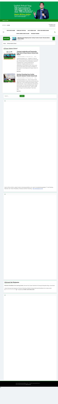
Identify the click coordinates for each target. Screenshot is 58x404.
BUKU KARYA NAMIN (11, 30)
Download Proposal (21, 30)
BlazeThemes (28, 384)
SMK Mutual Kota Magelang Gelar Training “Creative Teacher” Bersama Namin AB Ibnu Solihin (34, 38)
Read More (19, 71)
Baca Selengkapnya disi (38, 188)
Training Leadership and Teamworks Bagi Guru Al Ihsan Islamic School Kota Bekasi (27, 53)
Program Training (35, 33)
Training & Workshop (8, 58)
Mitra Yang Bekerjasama (43, 30)
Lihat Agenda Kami (32, 30)
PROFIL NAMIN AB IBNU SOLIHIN (22, 33)
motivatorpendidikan (21, 56)
